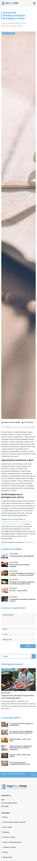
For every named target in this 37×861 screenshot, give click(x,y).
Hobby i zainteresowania (12, 842)
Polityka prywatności (9, 803)
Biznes (5, 817)
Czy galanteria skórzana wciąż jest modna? (22, 600)
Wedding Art (29, 542)
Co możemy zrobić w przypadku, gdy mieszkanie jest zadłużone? (21, 732)
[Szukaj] (34, 656)
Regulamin (5, 806)
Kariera (5, 852)
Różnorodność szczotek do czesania (19, 565)
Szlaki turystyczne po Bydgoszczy (13, 774)
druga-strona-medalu (11, 422)
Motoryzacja (7, 857)
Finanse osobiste (9, 837)
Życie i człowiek (8, 33)
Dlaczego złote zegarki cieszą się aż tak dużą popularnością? (21, 583)
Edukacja (6, 832)
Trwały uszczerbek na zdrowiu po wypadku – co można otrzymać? (21, 574)
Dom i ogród (7, 827)
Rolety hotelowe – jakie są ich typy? (20, 740)
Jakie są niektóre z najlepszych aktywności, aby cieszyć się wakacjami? (20, 747)
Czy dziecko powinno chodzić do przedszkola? (21, 724)
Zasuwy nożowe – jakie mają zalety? (19, 755)
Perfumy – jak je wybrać (18, 591)
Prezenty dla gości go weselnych (21, 556)
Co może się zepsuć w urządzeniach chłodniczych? (19, 763)
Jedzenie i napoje (9, 847)
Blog (3, 800)
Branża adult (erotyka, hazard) (14, 822)
